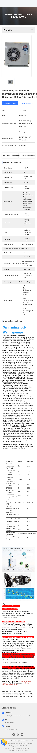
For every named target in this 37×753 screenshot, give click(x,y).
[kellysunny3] (22, 735)
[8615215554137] (17, 735)
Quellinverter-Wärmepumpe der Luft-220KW (18, 696)
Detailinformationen (10, 155)
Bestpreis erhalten (10, 103)
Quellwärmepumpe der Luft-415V (18, 691)
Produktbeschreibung (26, 155)
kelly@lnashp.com (11, 729)
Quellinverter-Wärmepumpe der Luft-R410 (17, 694)
